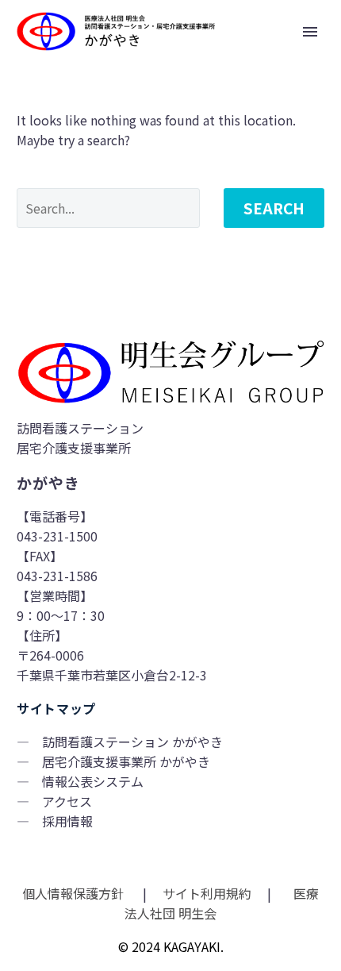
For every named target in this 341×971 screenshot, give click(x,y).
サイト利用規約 (205, 893)
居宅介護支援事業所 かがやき (126, 761)
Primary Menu (310, 32)
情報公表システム (93, 781)
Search (274, 207)
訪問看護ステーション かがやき (132, 741)
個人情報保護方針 (74, 893)
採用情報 (67, 820)
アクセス (67, 801)
